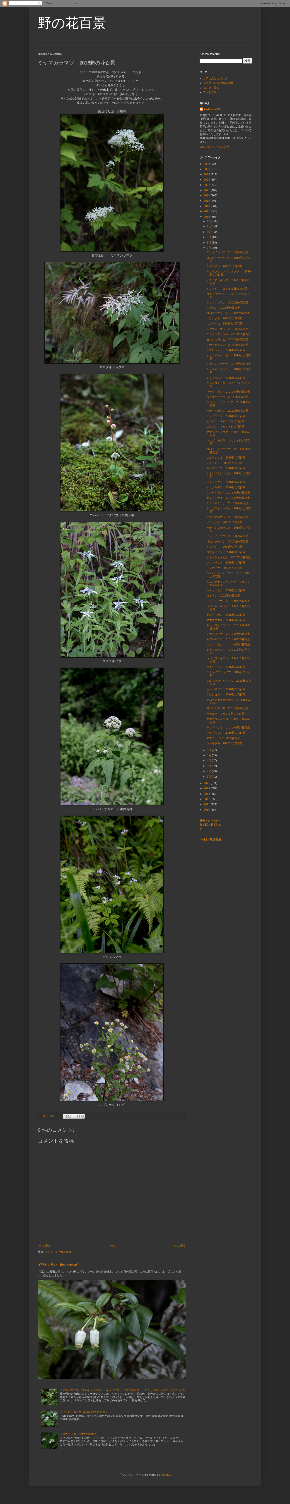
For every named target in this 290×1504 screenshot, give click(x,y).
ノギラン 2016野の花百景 (223, 307)
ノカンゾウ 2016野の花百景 (224, 318)
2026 (207, 163)
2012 (207, 799)
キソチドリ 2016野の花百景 (224, 546)
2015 (207, 783)
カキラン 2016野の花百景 (223, 595)
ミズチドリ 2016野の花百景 (224, 463)
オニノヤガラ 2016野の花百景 (225, 487)
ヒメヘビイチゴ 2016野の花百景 (227, 536)
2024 (207, 174)
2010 (207, 809)
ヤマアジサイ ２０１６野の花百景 (228, 497)
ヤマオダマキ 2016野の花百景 (225, 620)
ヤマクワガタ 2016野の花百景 (225, 614)
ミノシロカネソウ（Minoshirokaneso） (84, 1412)
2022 (207, 184)
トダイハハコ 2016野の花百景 (225, 378)
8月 (209, 242)
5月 (209, 755)
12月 (210, 221)
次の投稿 (44, 1245)
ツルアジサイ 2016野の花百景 (225, 457)
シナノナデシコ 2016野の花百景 (227, 344)
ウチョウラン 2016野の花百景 (225, 590)
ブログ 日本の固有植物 (218, 83)
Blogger (165, 1474)
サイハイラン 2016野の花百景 (225, 666)
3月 (209, 766)
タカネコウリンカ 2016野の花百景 (228, 334)
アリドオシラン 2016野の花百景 (227, 302)
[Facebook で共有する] (78, 1116)
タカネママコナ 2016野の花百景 (227, 503)
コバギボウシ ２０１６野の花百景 (228, 313)
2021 (207, 190)
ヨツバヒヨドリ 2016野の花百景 (227, 708)
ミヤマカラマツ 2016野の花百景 (227, 329)
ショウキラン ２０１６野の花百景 (228, 644)
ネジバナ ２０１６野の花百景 (225, 421)
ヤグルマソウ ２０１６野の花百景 (228, 639)
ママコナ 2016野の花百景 (223, 738)
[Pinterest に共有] (82, 1116)
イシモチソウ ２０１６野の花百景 (228, 601)
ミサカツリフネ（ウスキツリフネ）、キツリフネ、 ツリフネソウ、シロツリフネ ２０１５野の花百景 (123, 1390)
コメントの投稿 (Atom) (58, 1251)
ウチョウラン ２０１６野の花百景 (228, 391)
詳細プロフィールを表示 (215, 146)
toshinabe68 (212, 109)
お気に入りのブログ (215, 78)
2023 (207, 179)
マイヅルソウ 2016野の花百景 (225, 732)
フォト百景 (210, 92)
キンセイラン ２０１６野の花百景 (228, 492)
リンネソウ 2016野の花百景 (224, 522)
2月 (209, 771)
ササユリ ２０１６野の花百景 (225, 713)
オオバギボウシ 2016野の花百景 (227, 410)
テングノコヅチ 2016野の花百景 (227, 252)
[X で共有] (74, 1116)
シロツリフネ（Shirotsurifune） (79, 1434)
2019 (207, 200)
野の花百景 (72, 23)
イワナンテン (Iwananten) (58, 1264)
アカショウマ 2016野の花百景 (225, 694)
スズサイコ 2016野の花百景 (224, 323)
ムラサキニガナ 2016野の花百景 (227, 397)
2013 (207, 793)
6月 (209, 750)
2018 (207, 206)
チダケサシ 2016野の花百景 (224, 266)
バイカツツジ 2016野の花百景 (225, 482)
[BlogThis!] (69, 1116)
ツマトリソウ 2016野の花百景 (225, 562)
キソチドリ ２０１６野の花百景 (226, 288)
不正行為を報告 (211, 839)
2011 (207, 804)
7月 (209, 247)
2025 (207, 169)
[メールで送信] (65, 1116)
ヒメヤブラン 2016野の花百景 (225, 416)
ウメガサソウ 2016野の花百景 (225, 689)
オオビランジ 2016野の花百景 (225, 350)
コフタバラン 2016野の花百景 (225, 552)
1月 (209, 776)
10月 (210, 232)
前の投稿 (179, 1245)
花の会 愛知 (211, 87)
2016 (207, 216)
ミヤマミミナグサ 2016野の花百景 (228, 363)
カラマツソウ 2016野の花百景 (225, 468)
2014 (207, 788)
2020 (207, 195)
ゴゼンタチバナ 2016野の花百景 (227, 541)
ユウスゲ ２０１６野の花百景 (225, 426)
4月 (209, 760)
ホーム (112, 1245)
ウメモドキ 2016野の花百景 (224, 743)
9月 (209, 237)
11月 (210, 226)
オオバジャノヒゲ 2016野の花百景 (228, 557)
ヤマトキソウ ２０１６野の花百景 (228, 727)
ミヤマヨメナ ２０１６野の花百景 (228, 633)
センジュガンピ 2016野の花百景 (227, 339)
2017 (207, 211)
